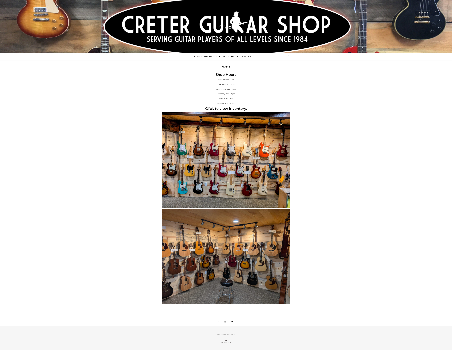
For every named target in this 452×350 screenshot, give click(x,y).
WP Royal (231, 334)
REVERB (234, 56)
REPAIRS (223, 56)
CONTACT (246, 56)
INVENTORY (209, 56)
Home (197, 56)
